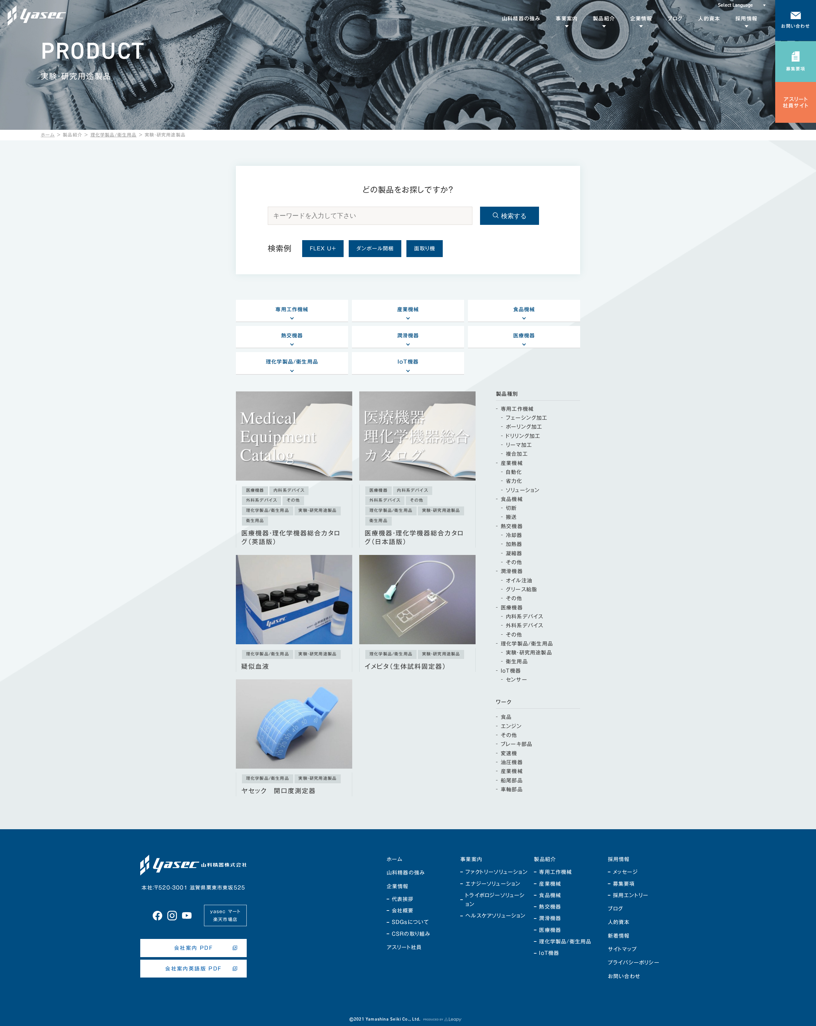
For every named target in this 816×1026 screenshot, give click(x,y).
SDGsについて (410, 922)
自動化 (514, 472)
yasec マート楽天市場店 (225, 915)
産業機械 (408, 309)
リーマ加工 (519, 444)
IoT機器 (408, 361)
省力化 (514, 480)
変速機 (509, 753)
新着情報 (619, 935)
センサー (516, 679)
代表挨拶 (403, 899)
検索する (514, 215)
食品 (506, 717)
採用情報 (619, 859)
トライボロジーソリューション (495, 900)
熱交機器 (292, 335)
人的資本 (619, 922)
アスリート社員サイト (795, 102)
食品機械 (524, 309)
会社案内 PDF (193, 947)
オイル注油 (519, 580)
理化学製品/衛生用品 (114, 135)
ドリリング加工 (523, 436)
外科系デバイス (524, 625)
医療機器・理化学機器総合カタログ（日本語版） (414, 537)
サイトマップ (622, 949)
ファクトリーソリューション (496, 872)
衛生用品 (517, 661)
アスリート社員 (404, 947)
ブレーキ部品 (516, 744)
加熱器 (514, 544)
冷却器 (514, 535)
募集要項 (624, 883)
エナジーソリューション (493, 883)
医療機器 (524, 335)
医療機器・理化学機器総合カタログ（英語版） (291, 537)
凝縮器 (514, 553)
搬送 (511, 517)
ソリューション (523, 490)
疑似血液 (255, 666)
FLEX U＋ (323, 248)
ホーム (48, 135)
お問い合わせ (624, 976)
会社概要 (403, 910)
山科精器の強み (406, 872)
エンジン (511, 726)
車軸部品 (512, 789)
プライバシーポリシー (633, 962)
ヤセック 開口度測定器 (278, 791)
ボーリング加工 (524, 426)
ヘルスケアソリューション (495, 915)
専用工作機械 (291, 309)
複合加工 (517, 453)
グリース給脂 (521, 589)
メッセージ (625, 872)
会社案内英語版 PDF (193, 968)
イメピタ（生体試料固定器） (406, 666)
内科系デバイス (524, 616)
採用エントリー (630, 895)
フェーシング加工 (527, 417)
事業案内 (471, 859)
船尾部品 (512, 780)
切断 (511, 508)
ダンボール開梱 (375, 248)
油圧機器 (512, 762)
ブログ (615, 908)
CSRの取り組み (411, 933)
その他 (514, 562)
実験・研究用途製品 (529, 652)
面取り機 (424, 248)
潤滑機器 (408, 335)
